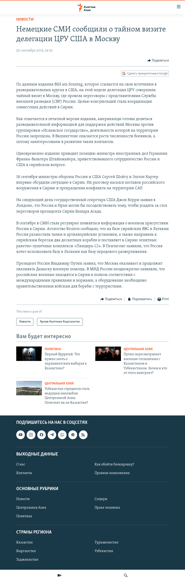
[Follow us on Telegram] (52, 434)
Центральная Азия (138, 349)
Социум (101, 499)
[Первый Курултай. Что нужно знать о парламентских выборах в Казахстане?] (29, 353)
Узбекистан (104, 551)
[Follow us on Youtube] (20, 434)
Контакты (24, 473)
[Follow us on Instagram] (31, 434)
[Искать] (125, 575)
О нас (20, 464)
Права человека (107, 508)
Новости (25, 20)
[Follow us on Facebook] (41, 434)
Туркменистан (106, 542)
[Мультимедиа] (59, 575)
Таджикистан (27, 560)
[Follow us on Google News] (72, 434)
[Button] (158, 61)
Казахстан (24, 542)
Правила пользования (112, 473)
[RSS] (83, 434)
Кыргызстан (26, 551)
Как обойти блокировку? (114, 464)
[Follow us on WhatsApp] (62, 434)
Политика (53, 349)
